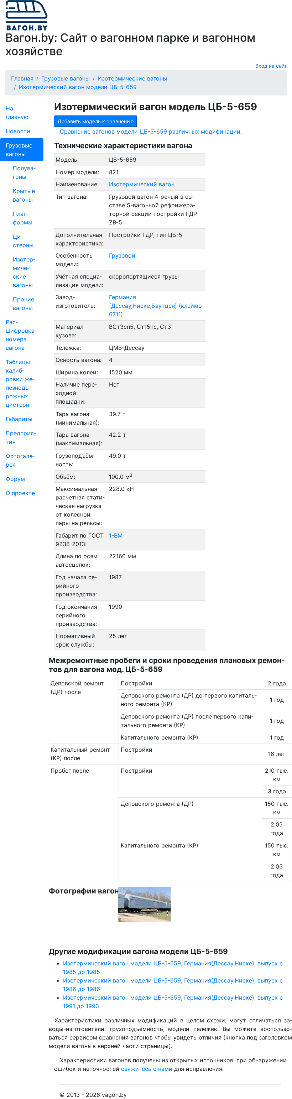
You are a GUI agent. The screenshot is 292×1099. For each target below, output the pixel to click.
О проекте (20, 493)
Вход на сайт (271, 66)
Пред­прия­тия (21, 437)
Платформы (22, 218)
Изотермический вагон (141, 184)
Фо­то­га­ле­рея (20, 460)
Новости (18, 131)
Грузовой (122, 255)
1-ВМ (115, 535)
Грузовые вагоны (19, 149)
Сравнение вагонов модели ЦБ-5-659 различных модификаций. (151, 131)
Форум (15, 478)
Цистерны (23, 241)
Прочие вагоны (23, 303)
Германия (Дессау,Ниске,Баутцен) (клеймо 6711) (155, 306)
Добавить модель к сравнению (96, 121)
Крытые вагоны (24, 195)
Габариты (19, 419)
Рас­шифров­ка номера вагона (20, 334)
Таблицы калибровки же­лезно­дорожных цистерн (20, 383)
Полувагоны (24, 172)
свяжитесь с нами (146, 1068)
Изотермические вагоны (24, 272)
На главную (17, 112)
